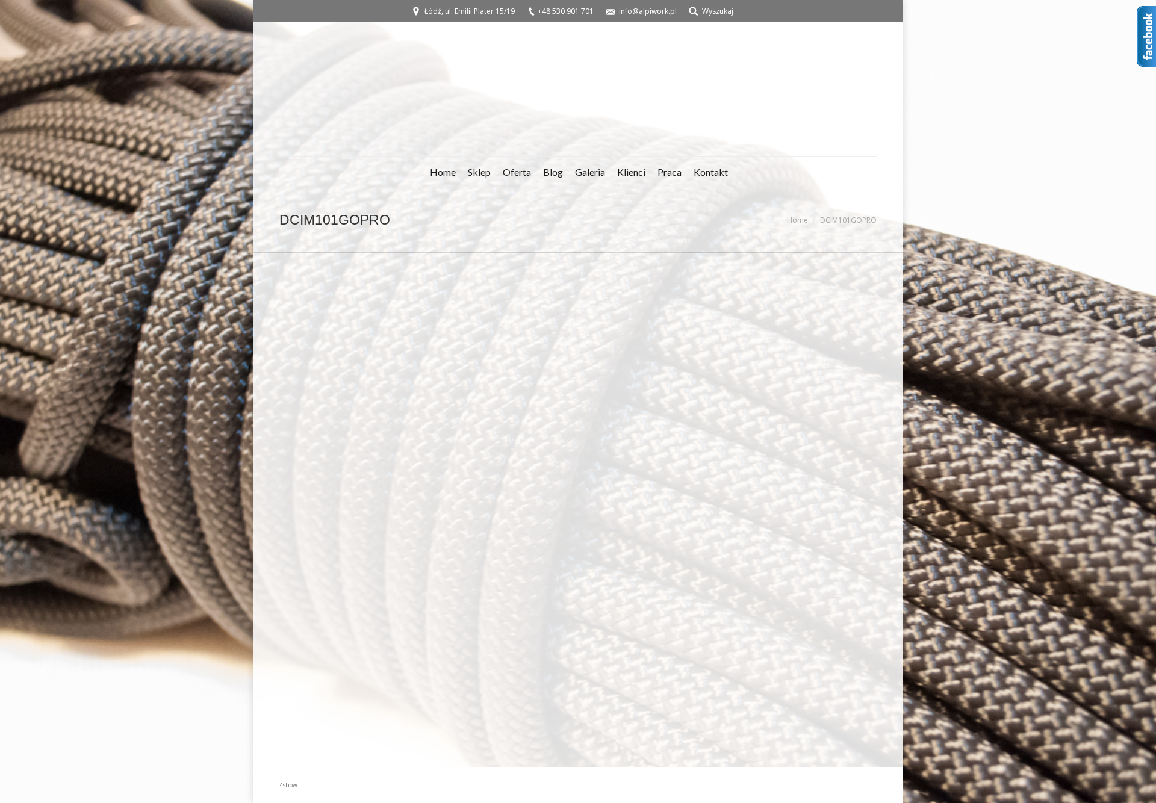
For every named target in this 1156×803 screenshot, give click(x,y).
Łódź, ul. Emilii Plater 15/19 (469, 11)
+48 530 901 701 (566, 11)
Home (797, 220)
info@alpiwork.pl (648, 11)
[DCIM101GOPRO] (578, 507)
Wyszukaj (717, 11)
